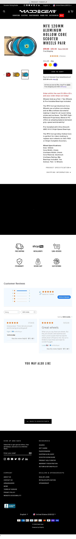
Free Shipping (48, 51)
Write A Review (64, 297)
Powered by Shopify (38, 527)
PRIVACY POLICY (9, 492)
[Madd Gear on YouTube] (12, 459)
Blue (55, 65)
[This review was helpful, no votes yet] (29, 338)
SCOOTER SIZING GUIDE (47, 457)
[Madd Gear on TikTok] (23, 459)
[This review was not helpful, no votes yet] (32, 338)
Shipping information (58, 172)
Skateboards (34, 15)
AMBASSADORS (9, 483)
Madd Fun (44, 15)
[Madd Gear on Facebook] (8, 459)
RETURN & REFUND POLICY (48, 466)
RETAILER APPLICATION (47, 480)
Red (45, 65)
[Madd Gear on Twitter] (16, 459)
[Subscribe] (30, 453)
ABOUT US (7, 477)
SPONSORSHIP (44, 483)
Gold (50, 65)
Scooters (16, 15)
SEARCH (42, 445)
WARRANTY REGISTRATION (48, 463)
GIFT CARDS (43, 448)
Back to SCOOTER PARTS (39, 421)
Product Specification (58, 167)
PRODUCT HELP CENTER (47, 460)
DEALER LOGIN (44, 477)
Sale (61, 15)
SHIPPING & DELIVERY (46, 454)
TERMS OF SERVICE (10, 489)
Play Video (39, 213)
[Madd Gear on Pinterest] (19, 459)
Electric (24, 15)
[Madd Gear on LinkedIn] (26, 459)
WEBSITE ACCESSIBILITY (12, 495)
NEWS (6, 486)
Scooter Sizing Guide (11, 5)
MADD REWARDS (44, 451)
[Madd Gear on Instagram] (5, 459)
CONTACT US (8, 480)
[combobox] (12, 312)
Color (48, 61)
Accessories (54, 15)
